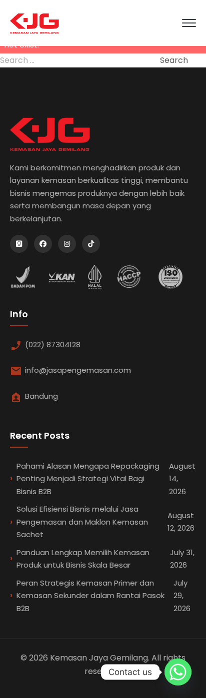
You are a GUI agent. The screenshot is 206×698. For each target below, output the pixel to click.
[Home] (34, 23)
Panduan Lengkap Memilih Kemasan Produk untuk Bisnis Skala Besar (105, 559)
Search (174, 60)
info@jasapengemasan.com (78, 370)
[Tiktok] (91, 244)
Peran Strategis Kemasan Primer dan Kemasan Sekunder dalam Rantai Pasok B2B (103, 596)
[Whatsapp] (178, 672)
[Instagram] (67, 244)
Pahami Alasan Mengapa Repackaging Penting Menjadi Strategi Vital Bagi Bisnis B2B (106, 479)
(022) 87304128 (52, 344)
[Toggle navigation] (189, 23)
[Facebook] (43, 244)
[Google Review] (19, 244)
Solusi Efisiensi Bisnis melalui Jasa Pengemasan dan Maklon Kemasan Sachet (105, 522)
